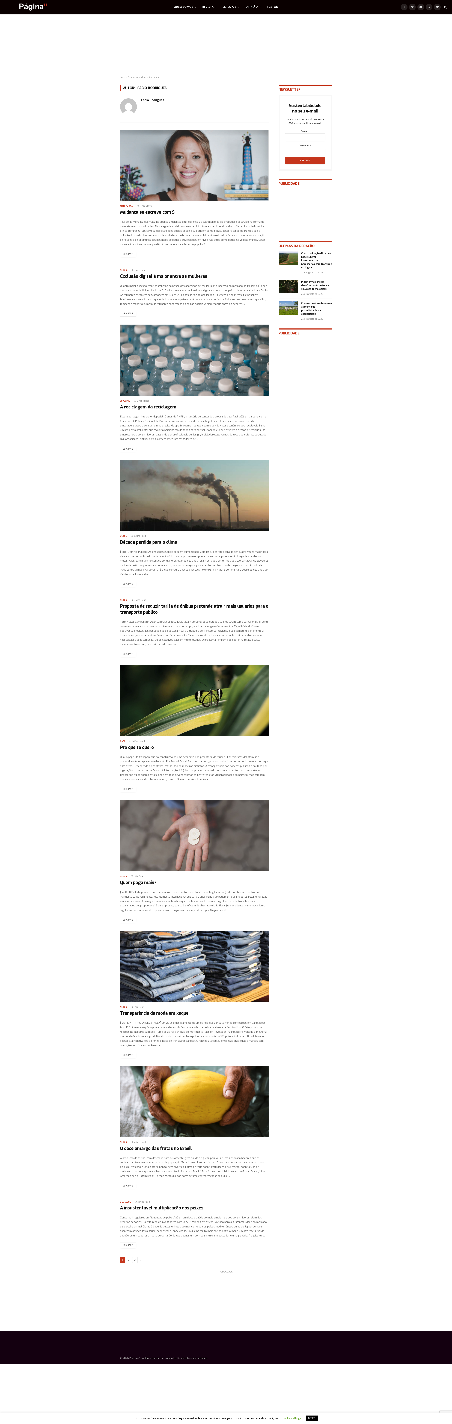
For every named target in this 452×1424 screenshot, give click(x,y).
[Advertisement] (226, 45)
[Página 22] (26, 7)
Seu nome (305, 145)
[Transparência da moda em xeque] (194, 966)
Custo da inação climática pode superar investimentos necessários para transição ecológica (316, 260)
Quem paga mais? (138, 882)
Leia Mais (128, 254)
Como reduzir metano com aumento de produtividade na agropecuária (316, 309)
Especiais (230, 7)
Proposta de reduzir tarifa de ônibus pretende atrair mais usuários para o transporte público (194, 609)
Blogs (123, 270)
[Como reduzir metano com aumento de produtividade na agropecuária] (288, 308)
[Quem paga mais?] (194, 835)
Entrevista (126, 206)
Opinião (251, 7)
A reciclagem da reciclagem (148, 407)
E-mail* (305, 131)
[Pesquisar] (445, 7)
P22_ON (272, 7)
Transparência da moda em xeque (154, 1013)
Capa (122, 741)
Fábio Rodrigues (152, 100)
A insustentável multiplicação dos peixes (161, 1208)
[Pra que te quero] (194, 700)
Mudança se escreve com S (147, 212)
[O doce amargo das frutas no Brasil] (194, 1101)
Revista (208, 7)
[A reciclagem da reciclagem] (194, 360)
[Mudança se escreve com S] (194, 165)
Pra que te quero (137, 747)
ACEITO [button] (312, 1418)
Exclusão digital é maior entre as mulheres (163, 276)
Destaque (125, 1202)
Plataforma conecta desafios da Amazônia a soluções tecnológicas (315, 285)
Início (122, 77)
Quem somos (183, 7)
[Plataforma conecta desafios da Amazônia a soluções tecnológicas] (288, 286)
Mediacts (202, 1358)
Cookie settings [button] (291, 1418)
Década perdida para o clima (148, 542)
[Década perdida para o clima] (194, 495)
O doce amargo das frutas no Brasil (156, 1148)
